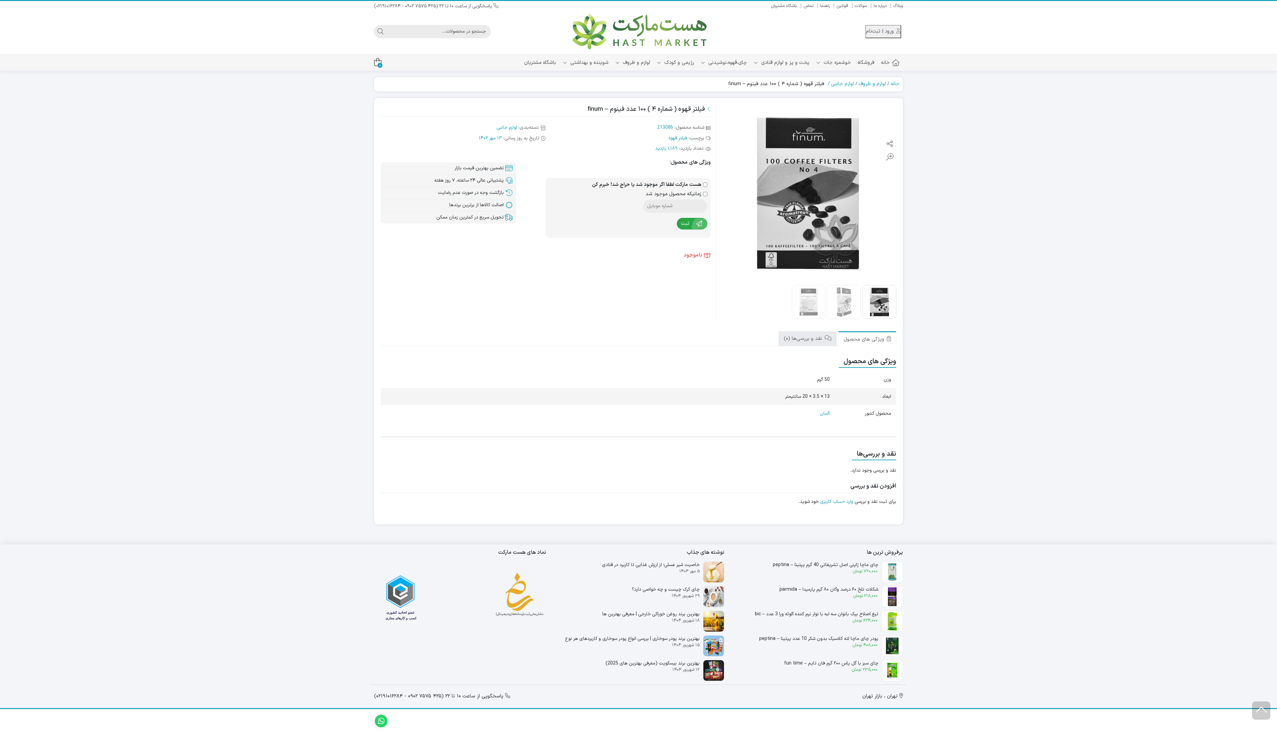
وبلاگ (898, 6)
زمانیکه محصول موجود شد (674, 194)
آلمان (825, 413)
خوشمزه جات (836, 63)
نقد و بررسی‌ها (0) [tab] (804, 339)
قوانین (842, 6)
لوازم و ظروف (635, 63)
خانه (885, 63)
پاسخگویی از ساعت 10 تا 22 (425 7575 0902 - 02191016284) (434, 6)
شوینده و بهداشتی (589, 63)
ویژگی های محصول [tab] (865, 339)
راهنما (825, 6)
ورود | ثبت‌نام (881, 31)
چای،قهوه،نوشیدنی (727, 63)
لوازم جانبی (842, 84)
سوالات (861, 6)
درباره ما (880, 6)
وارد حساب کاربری (836, 501)
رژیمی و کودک (678, 63)
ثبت (685, 223)
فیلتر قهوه (677, 138)
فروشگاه (866, 63)
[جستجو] (380, 31)
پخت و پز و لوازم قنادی (784, 63)
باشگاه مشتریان (784, 6)
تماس (808, 6)
